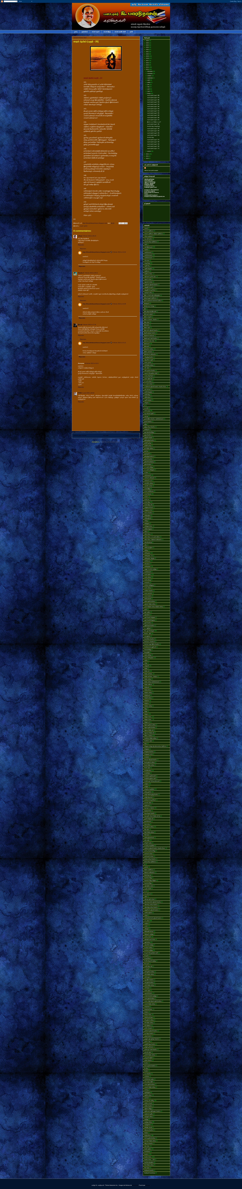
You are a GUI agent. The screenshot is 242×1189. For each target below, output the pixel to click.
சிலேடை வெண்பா (148, 735)
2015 (147, 65)
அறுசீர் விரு (147, 265)
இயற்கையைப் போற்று (149, 306)
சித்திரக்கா (146, 700)
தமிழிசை (146, 783)
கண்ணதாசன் (147, 475)
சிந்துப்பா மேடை (148, 716)
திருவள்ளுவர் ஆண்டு (149, 813)
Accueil (105, 435)
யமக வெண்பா (147, 1073)
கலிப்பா (146, 531)
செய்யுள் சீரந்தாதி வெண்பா (150, 759)
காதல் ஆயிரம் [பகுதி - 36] (153, 99)
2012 (147, 154)
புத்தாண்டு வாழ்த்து (148, 944)
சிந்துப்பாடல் (147, 722)
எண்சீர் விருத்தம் (148, 392)
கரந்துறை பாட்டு (148, 510)
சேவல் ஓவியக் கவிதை (149, 762)
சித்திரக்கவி (147, 695)
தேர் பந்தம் (146, 829)
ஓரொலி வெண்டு (148, 459)
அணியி (146, 249)
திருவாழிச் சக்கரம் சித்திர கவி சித (152, 816)
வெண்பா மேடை (148, 1157)
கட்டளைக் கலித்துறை (149, 469)
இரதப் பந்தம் (147, 327)
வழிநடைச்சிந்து (148, 1108)
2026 (147, 40)
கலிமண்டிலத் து (148, 542)
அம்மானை (146, 260)
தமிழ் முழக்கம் (147, 792)
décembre (150, 71)
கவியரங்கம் (147, 563)
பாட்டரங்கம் (147, 920)
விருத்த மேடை (147, 1135)
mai (148, 86)
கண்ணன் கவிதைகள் (149, 477)
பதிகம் (145, 896)
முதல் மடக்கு (147, 1041)
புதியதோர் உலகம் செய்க (149, 939)
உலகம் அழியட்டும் (148, 378)
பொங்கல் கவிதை (148, 947)
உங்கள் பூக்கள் (147, 362)
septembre (150, 78)
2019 (147, 56)
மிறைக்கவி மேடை (148, 1009)
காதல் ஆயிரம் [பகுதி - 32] (153, 108)
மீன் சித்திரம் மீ (147, 1025)
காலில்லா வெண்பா (148, 590)
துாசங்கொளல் (147, 821)
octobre (149, 75)
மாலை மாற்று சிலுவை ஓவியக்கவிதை (153, 1001)
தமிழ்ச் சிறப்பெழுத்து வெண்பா (151, 794)
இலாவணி (146, 346)
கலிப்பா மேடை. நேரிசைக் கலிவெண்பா (153, 539)
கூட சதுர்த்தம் (147, 628)
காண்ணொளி (147, 571)
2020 (147, 54)
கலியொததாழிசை (148, 547)
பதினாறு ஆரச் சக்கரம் (149, 899)
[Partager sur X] (123, 223)
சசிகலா (80, 236)
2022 (147, 49)
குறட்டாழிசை (147, 612)
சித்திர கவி (146, 671)
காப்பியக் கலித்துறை (149, 585)
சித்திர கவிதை (147, 679)
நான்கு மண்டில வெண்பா (150, 859)
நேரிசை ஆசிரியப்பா (148, 869)
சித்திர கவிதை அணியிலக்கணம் (151, 681)
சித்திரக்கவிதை (148, 698)
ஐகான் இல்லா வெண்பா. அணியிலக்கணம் (154, 418)
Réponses (83, 248)
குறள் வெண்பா (147, 622)
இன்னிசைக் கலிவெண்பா (150, 354)
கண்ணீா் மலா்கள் (148, 485)
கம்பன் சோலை (147, 494)
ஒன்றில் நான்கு (147, 445)
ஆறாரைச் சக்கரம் (148, 282)
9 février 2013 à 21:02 (119, 252)
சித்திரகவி (146, 687)
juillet (148, 82)
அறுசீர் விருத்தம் (148, 268)
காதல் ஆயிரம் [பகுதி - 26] (153, 124)
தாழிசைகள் (147, 805)
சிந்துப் (145, 711)
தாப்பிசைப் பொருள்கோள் (150, 800)
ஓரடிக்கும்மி (147, 453)
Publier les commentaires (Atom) (110, 442)
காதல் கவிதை (147, 577)
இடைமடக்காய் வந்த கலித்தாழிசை (152, 295)
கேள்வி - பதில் (147, 633)
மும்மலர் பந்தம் (147, 1052)
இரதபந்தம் (146, 324)
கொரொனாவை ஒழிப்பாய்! (150, 647)
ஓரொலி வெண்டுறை (149, 461)
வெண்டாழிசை (147, 1148)
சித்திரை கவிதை (148, 706)
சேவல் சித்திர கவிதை (149, 765)
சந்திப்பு (146, 660)
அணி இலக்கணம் (148, 247)
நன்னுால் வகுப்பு (148, 842)
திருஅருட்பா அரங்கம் (149, 808)
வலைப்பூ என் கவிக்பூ (149, 1100)
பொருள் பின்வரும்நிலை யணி (151, 953)
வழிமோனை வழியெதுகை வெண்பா (152, 1111)
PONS (80, 393)
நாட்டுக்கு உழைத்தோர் (149, 845)
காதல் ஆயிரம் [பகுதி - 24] (153, 130)
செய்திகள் (146, 757)
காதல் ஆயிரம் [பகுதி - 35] (153, 102)
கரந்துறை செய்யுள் (148, 507)
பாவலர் (145, 926)
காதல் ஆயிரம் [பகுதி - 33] (153, 106)
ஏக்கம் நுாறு (147, 410)
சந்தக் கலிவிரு (147, 655)
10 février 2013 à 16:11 (92, 363)
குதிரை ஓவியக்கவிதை (149, 601)
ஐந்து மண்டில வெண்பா (149, 426)
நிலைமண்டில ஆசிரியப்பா (150, 861)
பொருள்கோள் (147, 958)
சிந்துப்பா (146, 714)
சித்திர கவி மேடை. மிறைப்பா (150, 676)
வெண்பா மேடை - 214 (149, 1159)
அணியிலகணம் (148, 252)
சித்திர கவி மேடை (148, 673)
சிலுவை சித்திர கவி (148, 730)
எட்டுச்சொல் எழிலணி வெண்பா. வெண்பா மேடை (155, 386)
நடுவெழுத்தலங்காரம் (149, 837)
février (149, 93)
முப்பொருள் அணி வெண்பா (150, 1049)
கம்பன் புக (146, 499)
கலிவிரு (146, 550)
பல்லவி (145, 915)
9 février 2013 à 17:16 (89, 324)
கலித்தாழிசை (147, 515)
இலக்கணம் (147, 343)
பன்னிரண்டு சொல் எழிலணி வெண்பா (153, 918)
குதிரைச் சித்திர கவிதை (149, 604)
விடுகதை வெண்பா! (148, 1130)
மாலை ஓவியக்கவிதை (149, 998)
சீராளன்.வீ (81, 273)
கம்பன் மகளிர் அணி (120, 31)
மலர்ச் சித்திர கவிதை (149, 985)
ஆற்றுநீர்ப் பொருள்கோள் (150, 290)
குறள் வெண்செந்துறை (149, 620)
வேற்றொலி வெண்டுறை (149, 1173)
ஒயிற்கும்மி (146, 429)
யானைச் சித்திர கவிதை (149, 1087)
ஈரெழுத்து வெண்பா (148, 357)
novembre (150, 73)
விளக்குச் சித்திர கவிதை (150, 1140)
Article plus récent (79, 435)
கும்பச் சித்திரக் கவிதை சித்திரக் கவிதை (153, 606)
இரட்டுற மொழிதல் (148, 314)
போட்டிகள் (146, 963)
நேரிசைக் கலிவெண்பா (149, 872)
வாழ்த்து (146, 1119)
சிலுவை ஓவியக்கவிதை (149, 727)
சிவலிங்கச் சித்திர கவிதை (150, 738)
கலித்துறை (146, 523)
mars (148, 91)
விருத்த (146, 1132)
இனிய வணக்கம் (148, 351)
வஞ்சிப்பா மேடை (148, 1095)
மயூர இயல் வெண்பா (149, 979)
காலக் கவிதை (147, 587)
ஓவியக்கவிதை (147, 464)
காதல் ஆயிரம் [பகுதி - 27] (153, 119)
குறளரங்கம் (85, 31)
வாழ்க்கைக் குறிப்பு (148, 1114)
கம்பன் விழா (147, 502)
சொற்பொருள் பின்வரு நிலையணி (152, 781)
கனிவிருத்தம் (147, 566)
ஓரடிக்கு (146, 451)
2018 (147, 58)
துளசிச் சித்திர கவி (148, 818)
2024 (147, 45)
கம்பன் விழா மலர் (148, 504)
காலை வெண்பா (148, 596)
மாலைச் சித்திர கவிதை (149, 1004)
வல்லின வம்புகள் (148, 1103)
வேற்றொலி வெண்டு (149, 1170)
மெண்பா (146, 1063)
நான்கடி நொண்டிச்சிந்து (149, 851)
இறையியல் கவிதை (148, 349)
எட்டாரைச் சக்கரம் (148, 383)
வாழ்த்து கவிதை (148, 1122)
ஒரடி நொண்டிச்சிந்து (149, 432)
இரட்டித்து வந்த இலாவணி (150, 311)
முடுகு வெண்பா (148, 1036)
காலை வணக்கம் (148, 593)
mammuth (135, 1185)
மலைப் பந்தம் (147, 990)
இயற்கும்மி (146, 303)
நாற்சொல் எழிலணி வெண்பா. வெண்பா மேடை (154, 848)
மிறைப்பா (146, 1012)
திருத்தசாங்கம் (147, 810)
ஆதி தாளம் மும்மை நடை (150, 276)
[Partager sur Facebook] (125, 223)
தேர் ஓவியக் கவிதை (149, 826)
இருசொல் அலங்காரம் (149, 335)
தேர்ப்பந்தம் (146, 834)
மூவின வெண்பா (148, 1060)
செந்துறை (146, 749)
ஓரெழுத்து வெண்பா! (149, 456)
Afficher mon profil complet (151, 170)
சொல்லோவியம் (147, 770)
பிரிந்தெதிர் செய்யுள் (149, 931)
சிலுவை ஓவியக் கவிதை (150, 724)
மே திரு (146, 1068)
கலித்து (146, 520)
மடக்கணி (146, 969)
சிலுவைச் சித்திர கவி (149, 732)
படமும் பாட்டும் (147, 888)
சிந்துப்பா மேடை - (148, 719)
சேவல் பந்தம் (147, 767)
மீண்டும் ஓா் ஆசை (148, 1017)
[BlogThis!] (121, 223)
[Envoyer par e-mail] (119, 223)
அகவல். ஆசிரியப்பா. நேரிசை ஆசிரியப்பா (153, 233)
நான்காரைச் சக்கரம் (149, 856)
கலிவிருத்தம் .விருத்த (149, 558)
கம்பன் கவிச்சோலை (149, 491)
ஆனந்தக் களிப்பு (148, 292)
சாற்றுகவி (146, 665)
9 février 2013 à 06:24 (89, 236)
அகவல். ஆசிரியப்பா (148, 231)
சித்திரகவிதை (147, 690)
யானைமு (146, 1089)
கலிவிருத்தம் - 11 (148, 555)
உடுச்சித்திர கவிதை (148, 365)
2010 (147, 158)
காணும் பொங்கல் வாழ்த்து (150, 569)
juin (148, 84)
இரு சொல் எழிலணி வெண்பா (151, 330)
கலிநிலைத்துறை (148, 529)
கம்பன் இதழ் (107, 31)
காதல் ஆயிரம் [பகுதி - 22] (153, 135)
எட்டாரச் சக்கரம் (148, 381)
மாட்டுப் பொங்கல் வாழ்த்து (150, 996)
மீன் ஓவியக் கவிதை (149, 1020)
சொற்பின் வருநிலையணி (150, 775)
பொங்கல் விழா (150, 137)
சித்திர (145, 668)
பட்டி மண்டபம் (147, 894)
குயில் (131, 31)
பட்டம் (145, 891)
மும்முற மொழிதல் (148, 1057)
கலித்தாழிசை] (147, 518)
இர (145, 308)
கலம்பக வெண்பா (148, 512)
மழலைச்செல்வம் (148, 993)
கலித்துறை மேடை (148, 526)
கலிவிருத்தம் (147, 553)
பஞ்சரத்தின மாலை (148, 885)
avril (148, 89)
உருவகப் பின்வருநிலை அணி (150, 373)
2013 (147, 69)
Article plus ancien (131, 435)
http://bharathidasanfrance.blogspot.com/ (96, 252)
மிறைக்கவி (146, 1006)
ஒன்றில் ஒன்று (147, 443)
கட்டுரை (146, 472)
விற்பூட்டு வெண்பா (148, 1143)
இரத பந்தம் (147, 322)
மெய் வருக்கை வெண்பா (150, 1065)
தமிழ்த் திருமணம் (148, 797)
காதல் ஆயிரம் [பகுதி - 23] (153, 133)
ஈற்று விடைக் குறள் (148, 359)
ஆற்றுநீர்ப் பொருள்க (149, 287)
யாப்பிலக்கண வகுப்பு (149, 1079)
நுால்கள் (146, 867)
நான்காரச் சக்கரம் (148, 853)
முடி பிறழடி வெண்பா (149, 1033)
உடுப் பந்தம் (146, 367)
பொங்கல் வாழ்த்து (148, 950)
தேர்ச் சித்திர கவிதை (149, 832)
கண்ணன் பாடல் (148, 480)
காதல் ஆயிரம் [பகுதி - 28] (153, 117)
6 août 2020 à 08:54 (88, 393)
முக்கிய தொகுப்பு (148, 1028)
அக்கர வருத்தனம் (148, 236)
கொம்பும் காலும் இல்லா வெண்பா (151, 644)
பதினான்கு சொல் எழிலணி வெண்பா (152, 902)
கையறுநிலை (147, 636)
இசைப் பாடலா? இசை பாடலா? (154, 122)
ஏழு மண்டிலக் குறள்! (149, 413)
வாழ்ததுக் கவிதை (148, 1116)
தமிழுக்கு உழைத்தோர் (149, 789)
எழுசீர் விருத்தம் (148, 400)
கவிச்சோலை (147, 561)
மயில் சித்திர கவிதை (149, 974)
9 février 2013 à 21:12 (119, 342)
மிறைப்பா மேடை (148, 1014)
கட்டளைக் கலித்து (148, 467)
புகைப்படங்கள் (147, 936)
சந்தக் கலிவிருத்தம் (148, 657)
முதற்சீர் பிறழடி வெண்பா (149, 1044)
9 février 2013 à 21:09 (119, 304)
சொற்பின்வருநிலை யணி (150, 778)
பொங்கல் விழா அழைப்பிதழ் (153, 126)
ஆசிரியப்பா (146, 271)
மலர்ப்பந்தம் (147, 987)
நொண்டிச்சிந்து (147, 883)
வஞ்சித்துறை (147, 1092)
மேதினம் (146, 1071)
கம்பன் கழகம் (96, 31)
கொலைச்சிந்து (147, 649)
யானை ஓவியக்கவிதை (149, 1084)
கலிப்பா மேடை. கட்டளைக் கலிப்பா (152, 537)
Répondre (81, 245)
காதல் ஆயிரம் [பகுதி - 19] (153, 144)
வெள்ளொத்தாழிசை (149, 1162)
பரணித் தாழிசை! (148, 912)
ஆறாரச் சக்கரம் (148, 279)
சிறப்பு (145, 743)
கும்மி (145, 609)
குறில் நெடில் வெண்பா (149, 625)
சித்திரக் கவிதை (148, 692)
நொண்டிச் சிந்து (148, 877)
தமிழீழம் (146, 786)
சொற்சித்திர (147, 773)
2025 (147, 43)
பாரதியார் (146, 923)
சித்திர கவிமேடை (148, 684)
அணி (145, 244)
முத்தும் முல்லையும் (148, 1046)
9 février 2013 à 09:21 (91, 273)
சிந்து (145, 708)
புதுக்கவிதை (147, 942)
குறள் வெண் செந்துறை (149, 617)
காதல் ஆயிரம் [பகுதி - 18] (153, 146)
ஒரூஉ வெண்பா (147, 435)
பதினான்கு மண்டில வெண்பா (151, 904)
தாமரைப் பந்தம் (147, 802)
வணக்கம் (146, 1097)
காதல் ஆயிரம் (83, 226)
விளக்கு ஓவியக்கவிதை (149, 1138)
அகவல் (146, 228)
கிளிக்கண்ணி (147, 598)
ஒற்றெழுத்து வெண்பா (149, 440)
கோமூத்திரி (147, 652)
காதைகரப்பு (147, 582)
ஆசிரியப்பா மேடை (148, 273)
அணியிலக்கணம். (148, 257)
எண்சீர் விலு (147, 394)
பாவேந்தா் (146, 928)
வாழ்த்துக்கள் (147, 1124)
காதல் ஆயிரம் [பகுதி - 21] (153, 139)
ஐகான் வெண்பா (148, 421)
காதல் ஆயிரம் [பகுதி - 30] (153, 113)
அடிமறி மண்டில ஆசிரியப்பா (150, 241)
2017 (147, 60)
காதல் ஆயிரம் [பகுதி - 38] (153, 95)
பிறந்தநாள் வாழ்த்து (148, 934)
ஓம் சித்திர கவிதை (148, 448)
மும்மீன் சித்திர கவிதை (149, 1055)
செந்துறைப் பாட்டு (148, 754)
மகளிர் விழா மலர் (148, 966)
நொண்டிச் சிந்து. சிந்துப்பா (150, 880)
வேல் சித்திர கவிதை (149, 1165)
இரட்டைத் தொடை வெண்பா (150, 319)
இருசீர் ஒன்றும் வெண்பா (150, 333)
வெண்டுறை (147, 1151)
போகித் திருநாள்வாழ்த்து (150, 961)
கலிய (145, 545)
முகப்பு (76, 31)
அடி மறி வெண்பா (148, 239)
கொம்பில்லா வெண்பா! (149, 639)
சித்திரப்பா (146, 703)
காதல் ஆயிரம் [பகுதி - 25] (153, 128)
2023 (147, 47)
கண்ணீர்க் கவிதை (148, 483)
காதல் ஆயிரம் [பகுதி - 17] (153, 148)
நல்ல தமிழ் (146, 840)
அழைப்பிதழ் (147, 263)
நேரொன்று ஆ (147, 875)
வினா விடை (147, 1146)
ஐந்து (145, 424)
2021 (147, 51)
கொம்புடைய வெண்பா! (149, 641)
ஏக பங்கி (146, 408)
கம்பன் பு (146, 496)
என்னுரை (146, 402)
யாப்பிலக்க (146, 1076)
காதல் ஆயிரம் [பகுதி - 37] (153, 97)
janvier (149, 151)
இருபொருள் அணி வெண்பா (150, 338)
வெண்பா (146, 1154)
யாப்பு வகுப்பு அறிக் (148, 1081)
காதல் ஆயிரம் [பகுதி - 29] (153, 115)
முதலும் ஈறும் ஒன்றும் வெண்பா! (151, 1038)
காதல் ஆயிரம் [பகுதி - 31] (153, 111)
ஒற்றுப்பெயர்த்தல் (148, 437)
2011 (147, 156)
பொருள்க (146, 955)
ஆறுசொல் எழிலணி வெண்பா (151, 284)
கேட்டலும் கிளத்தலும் (149, 630)
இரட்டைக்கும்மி (147, 316)
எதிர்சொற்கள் (147, 397)
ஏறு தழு (146, 416)
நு (144, 864)
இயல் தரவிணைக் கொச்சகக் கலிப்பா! (152, 300)
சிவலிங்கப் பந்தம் (148, 740)
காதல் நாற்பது (147, 579)
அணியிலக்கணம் (148, 255)
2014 (147, 67)
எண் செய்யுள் (147, 389)
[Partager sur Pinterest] (127, 223)
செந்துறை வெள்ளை (149, 751)
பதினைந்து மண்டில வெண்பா (151, 907)
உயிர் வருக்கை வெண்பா (149, 370)
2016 (147, 62)
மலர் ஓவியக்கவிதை (149, 982)
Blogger (148, 1185)
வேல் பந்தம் (147, 1167)
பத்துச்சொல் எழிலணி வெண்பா (151, 910)
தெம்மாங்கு (147, 824)
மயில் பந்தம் (147, 977)
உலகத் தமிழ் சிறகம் (148, 375)
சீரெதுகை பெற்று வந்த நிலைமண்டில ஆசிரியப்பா (155, 746)
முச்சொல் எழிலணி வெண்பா (150, 1030)
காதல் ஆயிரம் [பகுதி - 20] (153, 141)
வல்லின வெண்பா (148, 1106)
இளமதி (80, 324)
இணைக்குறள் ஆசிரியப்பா (150, 298)
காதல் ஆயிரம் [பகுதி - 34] (153, 104)
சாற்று (145, 663)
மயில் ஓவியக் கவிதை (149, 971)
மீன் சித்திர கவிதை (148, 1022)
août (148, 80)
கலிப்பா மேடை (147, 534)
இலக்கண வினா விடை (149, 341)
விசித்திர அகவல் (148, 1127)
